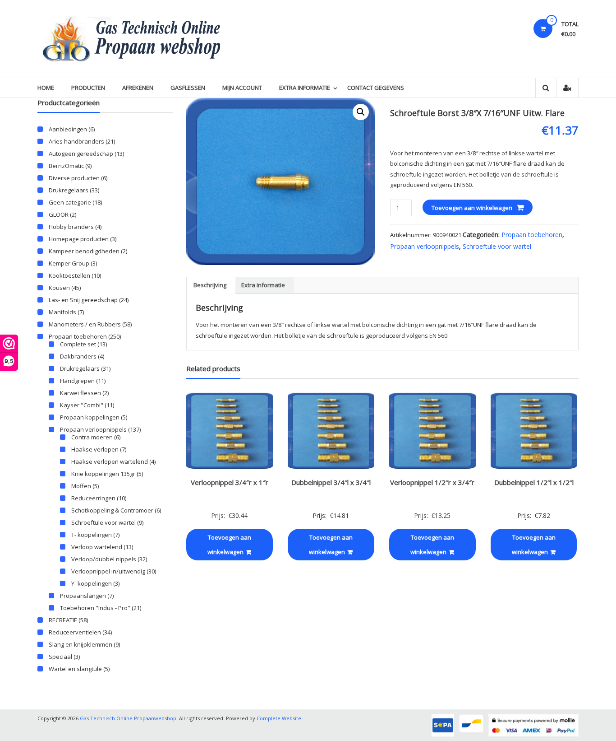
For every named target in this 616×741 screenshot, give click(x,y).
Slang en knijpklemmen (80, 644)
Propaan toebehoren (531, 234)
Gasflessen (187, 88)
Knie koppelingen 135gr (103, 474)
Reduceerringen (93, 498)
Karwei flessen (80, 393)
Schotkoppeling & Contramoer (112, 510)
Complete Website (279, 718)
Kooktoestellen (69, 275)
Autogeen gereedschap (81, 153)
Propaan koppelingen (90, 417)
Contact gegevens (375, 88)
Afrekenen (137, 88)
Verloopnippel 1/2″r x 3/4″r (432, 482)
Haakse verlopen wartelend (109, 461)
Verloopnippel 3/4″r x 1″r (229, 482)
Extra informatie (263, 285)
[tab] (209, 285)
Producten (88, 88)
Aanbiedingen (68, 129)
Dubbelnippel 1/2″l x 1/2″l (534, 482)
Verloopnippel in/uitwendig (108, 571)
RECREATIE (63, 620)
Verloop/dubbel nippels (103, 559)
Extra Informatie (304, 88)
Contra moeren (92, 437)
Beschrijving (209, 285)
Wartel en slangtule (75, 669)
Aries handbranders (76, 141)
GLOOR (59, 214)
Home (45, 88)
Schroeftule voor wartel (497, 246)
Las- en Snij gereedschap (83, 300)
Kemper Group (69, 263)
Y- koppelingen (91, 583)
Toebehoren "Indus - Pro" (95, 608)
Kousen (59, 288)
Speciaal (60, 656)
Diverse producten (74, 178)
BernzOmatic (66, 166)
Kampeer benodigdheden (84, 251)
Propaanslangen (83, 596)
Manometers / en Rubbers (85, 324)
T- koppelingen (91, 535)
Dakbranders (78, 356)
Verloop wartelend (96, 547)
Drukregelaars (68, 190)
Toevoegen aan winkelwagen (472, 208)
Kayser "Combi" (81, 405)
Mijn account (242, 88)
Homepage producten (79, 239)
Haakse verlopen (95, 449)
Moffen (81, 486)
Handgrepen (77, 381)
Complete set (78, 344)
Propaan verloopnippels (424, 246)
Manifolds (62, 312)
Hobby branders (71, 227)
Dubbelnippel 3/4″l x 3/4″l (331, 482)
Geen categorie (70, 202)
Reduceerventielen (75, 632)
